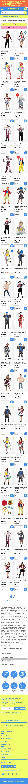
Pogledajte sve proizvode (14, 601)
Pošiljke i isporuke (6, 738)
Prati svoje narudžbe (15, 726)
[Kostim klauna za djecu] (20, 507)
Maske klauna (6, 653)
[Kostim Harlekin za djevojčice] (7, 101)
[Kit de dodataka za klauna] (7, 507)
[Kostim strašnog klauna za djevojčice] (20, 195)
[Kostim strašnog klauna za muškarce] (7, 414)
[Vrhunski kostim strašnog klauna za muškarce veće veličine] (7, 538)
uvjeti (10, 714)
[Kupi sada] (12, 58)
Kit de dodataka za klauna (6, 519)
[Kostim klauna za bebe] (20, 226)
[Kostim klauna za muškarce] (7, 195)
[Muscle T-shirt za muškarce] (20, 382)
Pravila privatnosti (6, 751)
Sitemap (3, 756)
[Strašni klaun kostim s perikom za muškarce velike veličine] (20, 351)
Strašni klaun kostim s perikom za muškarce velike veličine (20, 363)
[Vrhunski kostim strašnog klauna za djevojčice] (7, 382)
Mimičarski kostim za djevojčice (19, 300)
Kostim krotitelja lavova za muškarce (7, 50)
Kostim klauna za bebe (20, 237)
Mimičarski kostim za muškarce (19, 144)
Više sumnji (4, 741)
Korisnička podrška (15, 720)
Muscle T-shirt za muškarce (18, 394)
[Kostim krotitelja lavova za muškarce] (7, 39)
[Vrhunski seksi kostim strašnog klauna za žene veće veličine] (20, 414)
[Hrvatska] (2, 766)
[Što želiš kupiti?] (2, 9)
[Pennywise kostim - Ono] (20, 164)
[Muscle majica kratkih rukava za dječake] (7, 289)
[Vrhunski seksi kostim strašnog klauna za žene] (7, 570)
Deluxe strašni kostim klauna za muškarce (6, 363)
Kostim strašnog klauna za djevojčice (20, 206)
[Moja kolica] (25, 8)
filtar (5, 24)
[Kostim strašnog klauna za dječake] (20, 257)
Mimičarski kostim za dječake (6, 238)
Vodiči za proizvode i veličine (9, 737)
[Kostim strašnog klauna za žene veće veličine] (20, 538)
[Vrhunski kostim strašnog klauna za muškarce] (7, 133)
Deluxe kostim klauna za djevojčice (6, 487)
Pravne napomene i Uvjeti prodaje (10, 750)
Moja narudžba (5, 735)
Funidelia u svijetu (6, 748)
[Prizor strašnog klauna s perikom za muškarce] (7, 320)
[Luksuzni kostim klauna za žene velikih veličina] (7, 445)
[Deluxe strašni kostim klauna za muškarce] (7, 351)
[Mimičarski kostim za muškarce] (20, 133)
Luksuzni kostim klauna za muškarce (7, 82)
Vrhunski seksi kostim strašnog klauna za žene (6, 581)
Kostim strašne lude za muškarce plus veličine (20, 331)
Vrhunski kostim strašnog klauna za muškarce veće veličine (7, 550)
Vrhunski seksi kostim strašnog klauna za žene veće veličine (20, 425)
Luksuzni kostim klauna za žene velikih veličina (7, 456)
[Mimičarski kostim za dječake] (7, 226)
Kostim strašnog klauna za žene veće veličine (20, 550)
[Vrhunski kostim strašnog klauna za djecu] (7, 164)
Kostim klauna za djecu (20, 518)
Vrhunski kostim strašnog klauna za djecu (6, 175)
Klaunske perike (7, 657)
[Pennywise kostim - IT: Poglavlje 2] (20, 101)
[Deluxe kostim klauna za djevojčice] (7, 476)
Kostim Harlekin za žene (20, 50)
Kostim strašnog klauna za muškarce (7, 425)
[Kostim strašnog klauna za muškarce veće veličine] (20, 476)
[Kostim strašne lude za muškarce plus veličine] (20, 320)
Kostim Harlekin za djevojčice (6, 113)
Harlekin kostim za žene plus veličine (20, 456)
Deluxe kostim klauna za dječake (20, 82)
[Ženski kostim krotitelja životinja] (20, 570)
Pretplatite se (20, 708)
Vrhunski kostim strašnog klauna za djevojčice (6, 394)
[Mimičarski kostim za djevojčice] (20, 289)
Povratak (3, 740)
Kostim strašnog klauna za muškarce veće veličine (20, 487)
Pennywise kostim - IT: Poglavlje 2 (20, 113)
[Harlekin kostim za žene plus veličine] (20, 445)
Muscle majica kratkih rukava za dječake (6, 300)
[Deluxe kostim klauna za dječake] (20, 70)
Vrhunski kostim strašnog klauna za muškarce (6, 144)
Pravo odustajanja (6, 754)
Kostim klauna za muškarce (5, 206)
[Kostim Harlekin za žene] (20, 39)
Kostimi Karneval (8, 664)
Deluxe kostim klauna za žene (6, 269)
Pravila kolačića (5, 753)
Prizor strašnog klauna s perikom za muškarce (7, 331)
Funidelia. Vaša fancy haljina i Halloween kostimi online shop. (13, 9)
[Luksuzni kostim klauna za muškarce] (7, 70)
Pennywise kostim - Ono (20, 175)
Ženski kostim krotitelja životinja (20, 581)
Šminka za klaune (8, 661)
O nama (3, 757)
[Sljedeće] (17, 596)
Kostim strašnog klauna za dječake (20, 269)
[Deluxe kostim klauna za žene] (7, 257)
